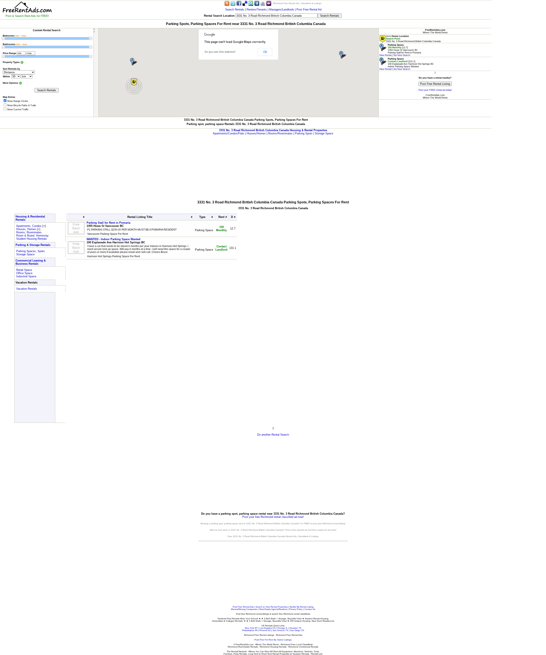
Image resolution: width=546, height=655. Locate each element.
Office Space (24, 273)
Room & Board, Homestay (32, 235)
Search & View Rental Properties (272, 607)
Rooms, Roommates (29, 232)
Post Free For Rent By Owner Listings (273, 640)
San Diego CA (297, 630)
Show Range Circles (17, 101)
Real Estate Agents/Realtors (273, 609)
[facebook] (238, 3)
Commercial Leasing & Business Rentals (31, 262)
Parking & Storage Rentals (33, 245)
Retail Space (24, 270)
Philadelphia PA (249, 630)
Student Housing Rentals (31, 238)
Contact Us (309, 609)
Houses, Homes (26, 229)
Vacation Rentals (26, 288)
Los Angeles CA (267, 628)
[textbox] (276, 15)
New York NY (251, 628)
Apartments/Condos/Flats (228, 133)
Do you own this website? (220, 51)
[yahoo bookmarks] (268, 3)
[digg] (256, 3)
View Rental (385, 55)
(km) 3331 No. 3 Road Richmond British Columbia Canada (413, 39)
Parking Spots (303, 133)
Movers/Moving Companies (244, 609)
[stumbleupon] (250, 3)
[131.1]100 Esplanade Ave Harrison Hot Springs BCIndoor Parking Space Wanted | (406, 63)
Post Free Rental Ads (243, 607)
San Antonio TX (280, 630)
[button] (134, 82)
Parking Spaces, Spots (30, 251)
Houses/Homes (256, 133)
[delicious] (244, 3)
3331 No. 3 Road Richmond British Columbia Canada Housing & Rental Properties (273, 130)
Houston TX (295, 628)
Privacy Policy (295, 609)
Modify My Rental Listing (302, 607)
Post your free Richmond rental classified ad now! (273, 516)
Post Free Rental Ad (308, 9)
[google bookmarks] (262, 3)
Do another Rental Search (273, 434)
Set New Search (401, 55)
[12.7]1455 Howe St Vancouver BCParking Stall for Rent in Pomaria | (400, 50)
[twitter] (232, 3)
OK (265, 52)
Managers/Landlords (281, 9)
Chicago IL (282, 628)
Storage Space (324, 133)
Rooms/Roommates (280, 133)
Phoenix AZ (265, 630)
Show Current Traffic (18, 109)
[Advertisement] (518, 64)
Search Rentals (234, 9)
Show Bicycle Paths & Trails (21, 105)
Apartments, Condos (29, 226)
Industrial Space (26, 276)
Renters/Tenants (257, 9)
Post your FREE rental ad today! (435, 90)
